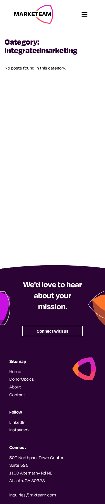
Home (15, 371)
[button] (52, 331)
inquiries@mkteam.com (32, 495)
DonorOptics (21, 379)
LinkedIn (17, 422)
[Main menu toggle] (84, 14)
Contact (17, 394)
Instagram (19, 430)
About (15, 387)
